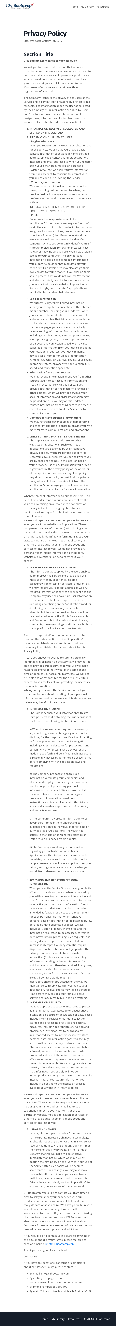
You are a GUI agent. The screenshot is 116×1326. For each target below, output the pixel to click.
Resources (102, 6)
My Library (87, 6)
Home (74, 6)
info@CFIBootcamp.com (60, 1244)
